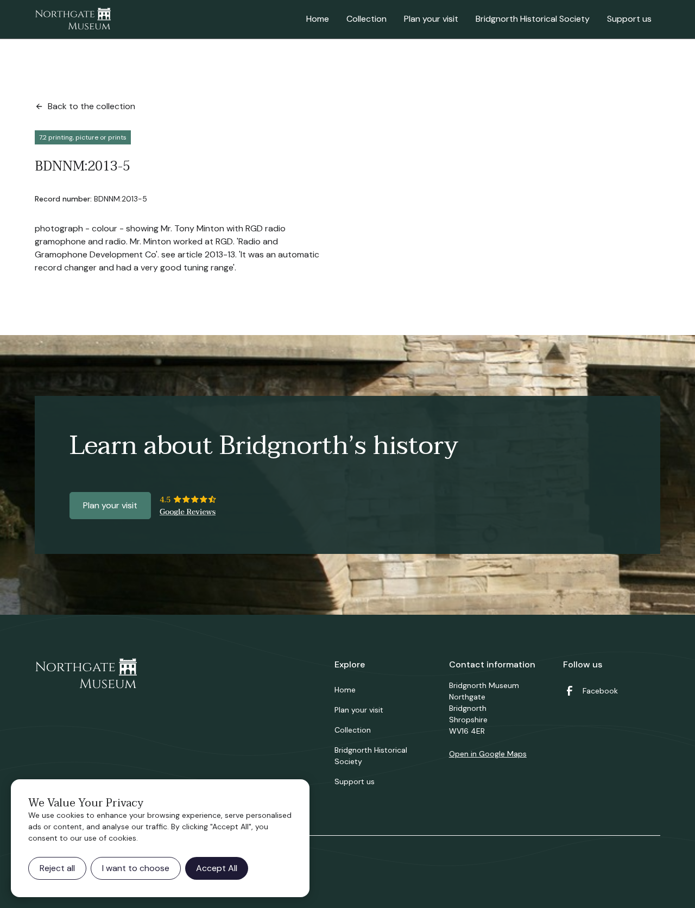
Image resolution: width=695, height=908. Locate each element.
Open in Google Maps (488, 754)
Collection (366, 18)
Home (317, 18)
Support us (629, 18)
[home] (73, 19)
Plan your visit (431, 18)
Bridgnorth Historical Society (533, 18)
